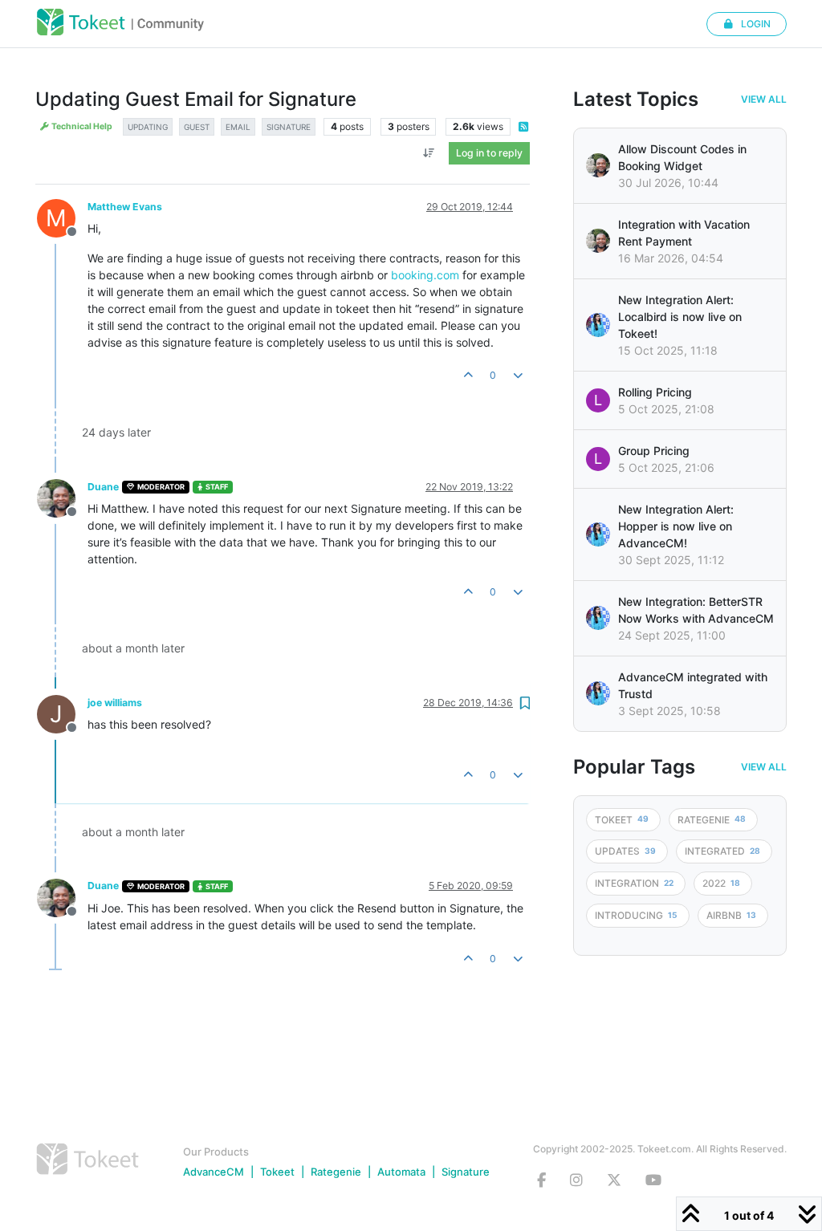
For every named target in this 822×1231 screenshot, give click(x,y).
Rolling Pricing (655, 392)
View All (764, 99)
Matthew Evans (124, 207)
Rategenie (336, 1171)
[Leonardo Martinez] (598, 241)
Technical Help (81, 126)
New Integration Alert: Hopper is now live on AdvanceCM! (676, 526)
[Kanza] (598, 325)
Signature (466, 1171)
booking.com (425, 275)
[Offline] (62, 497)
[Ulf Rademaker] (598, 165)
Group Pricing (654, 450)
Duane (103, 487)
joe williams (114, 703)
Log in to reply (489, 153)
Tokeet (277, 1171)
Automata (401, 1171)
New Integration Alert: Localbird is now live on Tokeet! (680, 316)
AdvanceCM (213, 1171)
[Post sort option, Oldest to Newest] (429, 153)
